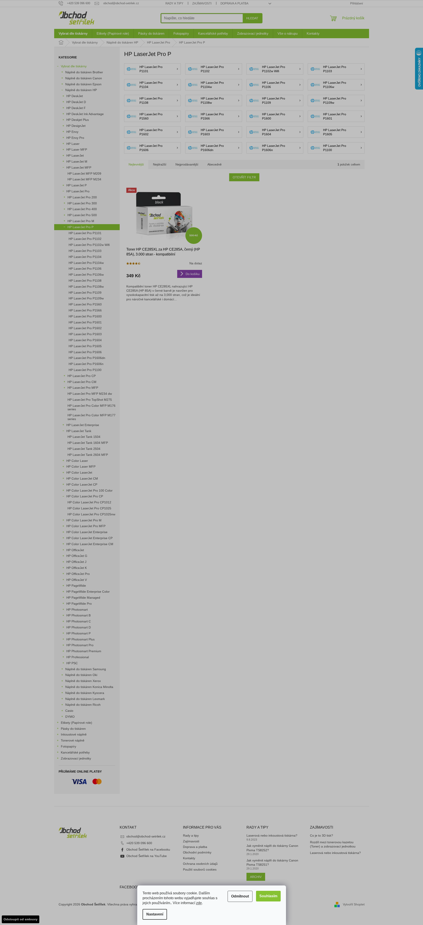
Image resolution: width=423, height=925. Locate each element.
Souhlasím (268, 896)
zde (199, 903)
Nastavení (154, 914)
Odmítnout (240, 896)
